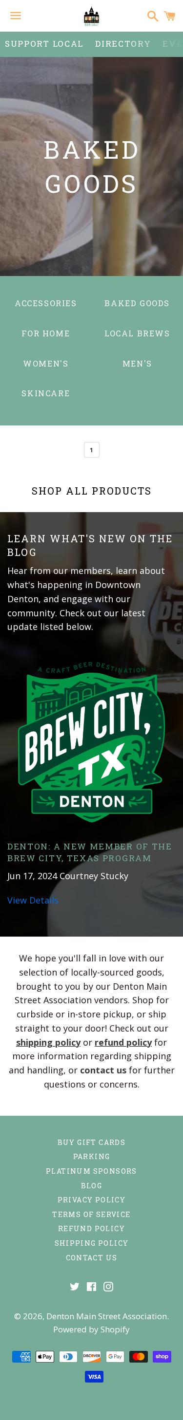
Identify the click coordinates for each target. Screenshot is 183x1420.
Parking (91, 1156)
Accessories (46, 303)
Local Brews (137, 333)
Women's (45, 363)
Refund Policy (91, 1228)
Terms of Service (91, 1214)
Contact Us (92, 1257)
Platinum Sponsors (91, 1171)
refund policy (123, 1042)
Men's (137, 363)
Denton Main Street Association (106, 1316)
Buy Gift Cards (92, 1142)
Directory (123, 43)
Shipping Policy (92, 1243)
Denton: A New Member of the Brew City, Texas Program (89, 852)
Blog (91, 1185)
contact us (103, 1070)
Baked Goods (137, 303)
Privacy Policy (92, 1199)
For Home (45, 333)
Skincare (45, 393)
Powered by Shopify (91, 1329)
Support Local (44, 43)
